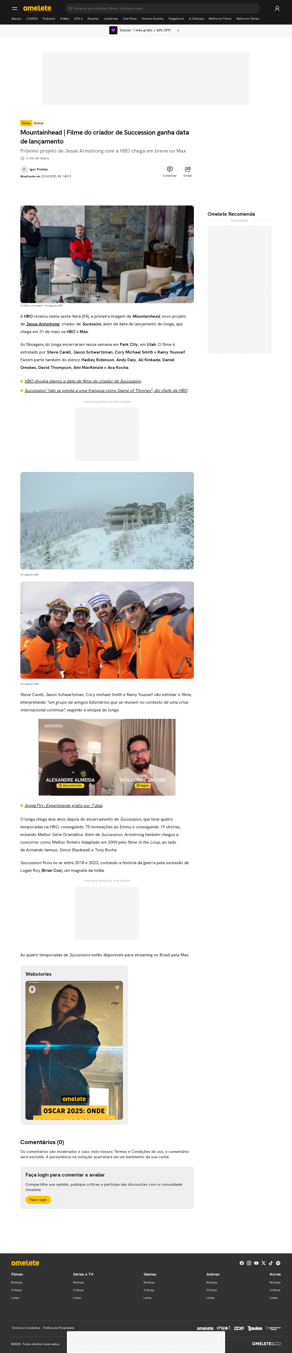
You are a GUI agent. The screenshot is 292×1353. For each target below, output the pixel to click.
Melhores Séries (248, 18)
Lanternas (111, 18)
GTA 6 (78, 18)
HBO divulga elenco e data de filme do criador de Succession (83, 381)
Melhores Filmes (220, 18)
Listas (15, 1298)
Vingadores (176, 18)
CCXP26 (32, 18)
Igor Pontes (39, 169)
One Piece (130, 18)
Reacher (93, 18)
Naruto (16, 18)
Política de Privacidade (59, 1328)
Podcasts (49, 18)
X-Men (64, 18)
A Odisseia (196, 18)
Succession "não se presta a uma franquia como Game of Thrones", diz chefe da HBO (106, 390)
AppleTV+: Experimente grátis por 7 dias (63, 805)
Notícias (16, 1282)
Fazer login (38, 1199)
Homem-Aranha (152, 18)
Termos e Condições (25, 1328)
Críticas (16, 1290)
